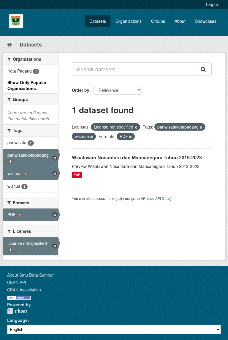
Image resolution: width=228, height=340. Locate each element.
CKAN (17, 311)
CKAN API (16, 282)
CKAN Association (24, 290)
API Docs (162, 198)
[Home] (9, 44)
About (180, 21)
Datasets (97, 21)
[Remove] (135, 127)
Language (17, 320)
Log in (212, 4)
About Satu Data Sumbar (30, 275)
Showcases (205, 21)
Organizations (128, 21)
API (143, 198)
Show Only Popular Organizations (26, 85)
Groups (158, 21)
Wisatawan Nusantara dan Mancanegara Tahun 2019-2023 (137, 157)
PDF (77, 175)
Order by (80, 90)
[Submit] (204, 69)
